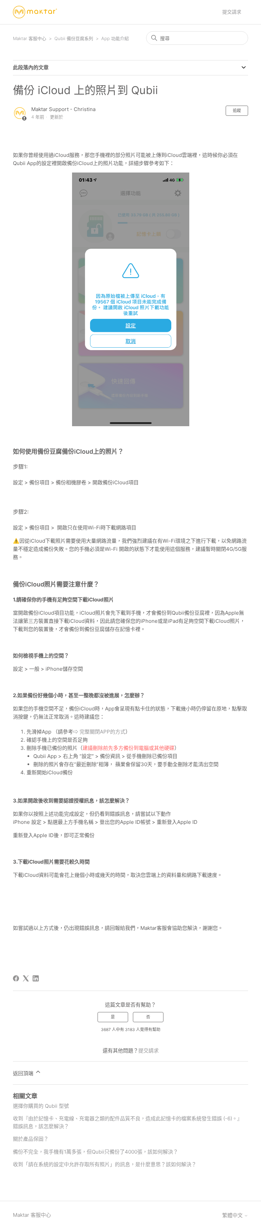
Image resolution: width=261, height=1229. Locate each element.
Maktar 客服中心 (29, 38)
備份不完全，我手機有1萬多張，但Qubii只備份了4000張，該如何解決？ (95, 1152)
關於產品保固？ (31, 1139)
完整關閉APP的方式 (102, 731)
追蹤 (237, 110)
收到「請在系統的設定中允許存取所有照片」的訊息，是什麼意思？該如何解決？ (104, 1164)
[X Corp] (26, 978)
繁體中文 (233, 1215)
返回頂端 (24, 1073)
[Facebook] (16, 978)
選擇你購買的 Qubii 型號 (41, 1106)
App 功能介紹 (115, 38)
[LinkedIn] (36, 978)
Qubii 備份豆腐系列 (73, 38)
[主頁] (35, 12)
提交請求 (231, 12)
